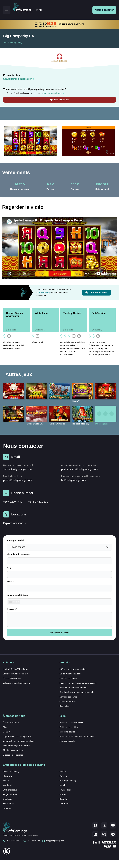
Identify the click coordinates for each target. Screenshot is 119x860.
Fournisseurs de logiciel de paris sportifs (78, 683)
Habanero (7, 808)
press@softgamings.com (17, 480)
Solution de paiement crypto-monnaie (76, 692)
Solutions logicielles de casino (16, 683)
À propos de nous (11, 722)
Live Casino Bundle (68, 678)
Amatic (62, 785)
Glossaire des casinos (13, 755)
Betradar (63, 799)
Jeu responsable (67, 741)
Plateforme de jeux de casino (16, 745)
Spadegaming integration (17, 78)
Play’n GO (7, 776)
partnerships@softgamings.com (79, 469)
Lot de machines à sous (70, 674)
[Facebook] (95, 825)
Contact (6, 732)
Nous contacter (104, 9)
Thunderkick (65, 790)
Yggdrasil (7, 785)
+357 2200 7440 (12, 501)
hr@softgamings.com (73, 480)
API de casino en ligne (13, 750)
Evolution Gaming (11, 771)
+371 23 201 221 (38, 501)
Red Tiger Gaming (67, 780)
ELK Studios (8, 803)
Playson (63, 776)
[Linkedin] (95, 834)
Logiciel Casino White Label (15, 669)
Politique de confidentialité (71, 722)
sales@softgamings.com (17, 469)
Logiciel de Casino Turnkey (15, 674)
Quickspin (7, 799)
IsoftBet (62, 794)
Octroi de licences (67, 701)
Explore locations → (14, 523)
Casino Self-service (12, 678)
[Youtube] (113, 825)
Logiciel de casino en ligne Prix (17, 736)
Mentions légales (67, 732)
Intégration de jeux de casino (72, 669)
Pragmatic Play (10, 794)
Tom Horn (63, 803)
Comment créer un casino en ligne (19, 741)
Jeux (5, 42)
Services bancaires (68, 697)
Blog (5, 727)
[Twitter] (104, 825)
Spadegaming (15, 42)
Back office (64, 706)
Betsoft (6, 780)
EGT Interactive (10, 790)
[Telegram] (113, 834)
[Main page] (23, 7)
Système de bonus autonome (72, 687)
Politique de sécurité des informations (76, 736)
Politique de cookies (68, 727)
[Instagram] (104, 834)
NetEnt (62, 771)
